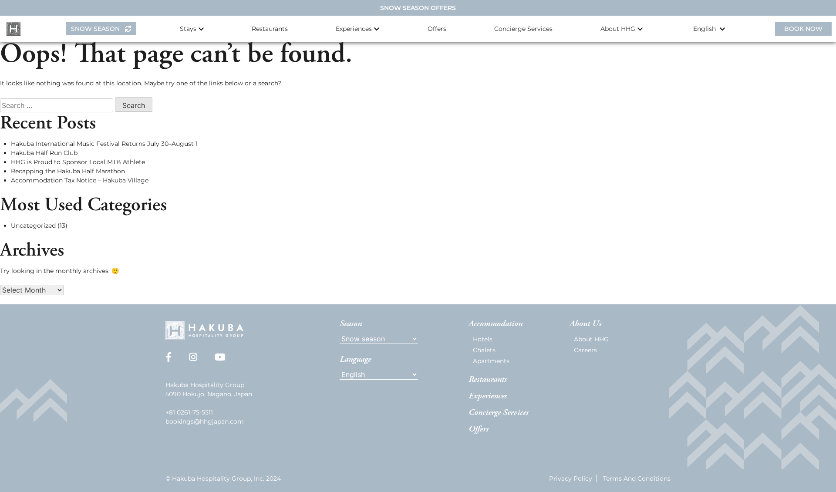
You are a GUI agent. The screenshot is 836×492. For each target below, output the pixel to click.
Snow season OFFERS (418, 8)
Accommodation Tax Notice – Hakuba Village (79, 180)
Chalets (484, 350)
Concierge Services (523, 29)
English (705, 29)
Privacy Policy (570, 478)
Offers (437, 29)
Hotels (482, 339)
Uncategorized (33, 225)
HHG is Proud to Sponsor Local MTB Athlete (78, 162)
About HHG (591, 339)
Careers (585, 350)
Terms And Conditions (637, 478)
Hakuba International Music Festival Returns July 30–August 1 (104, 144)
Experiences (488, 396)
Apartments (491, 361)
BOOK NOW (803, 29)
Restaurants (270, 29)
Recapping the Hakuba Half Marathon (68, 171)
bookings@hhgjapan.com (204, 421)
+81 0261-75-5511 (189, 412)
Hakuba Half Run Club (44, 153)
